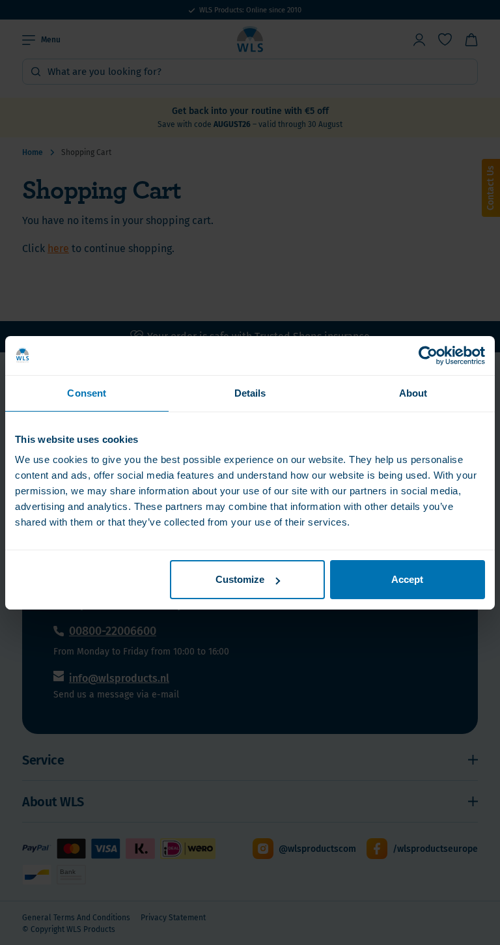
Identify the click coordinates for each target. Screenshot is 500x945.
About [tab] (413, 392)
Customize (239, 579)
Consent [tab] (86, 392)
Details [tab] (250, 392)
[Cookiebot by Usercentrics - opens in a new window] (428, 355)
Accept (407, 579)
